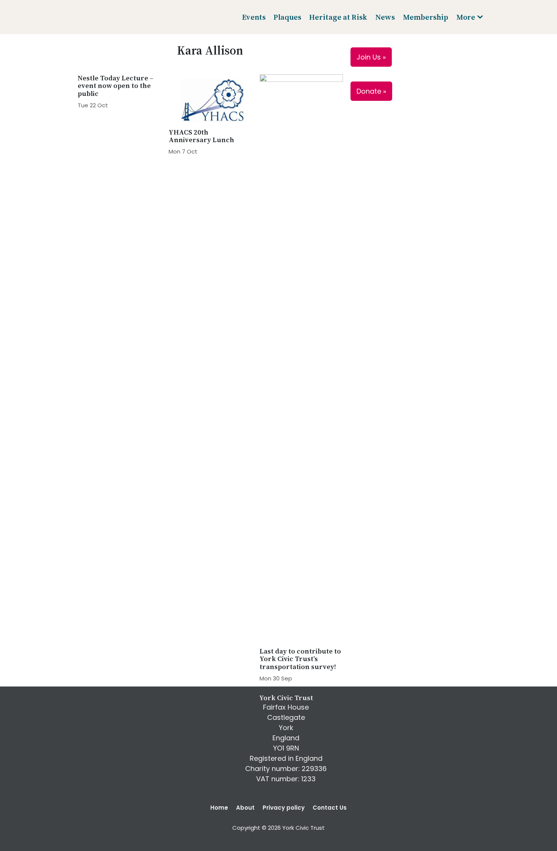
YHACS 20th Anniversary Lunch (201, 135)
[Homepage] (105, 17)
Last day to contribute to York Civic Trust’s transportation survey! (300, 658)
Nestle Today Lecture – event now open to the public (115, 85)
